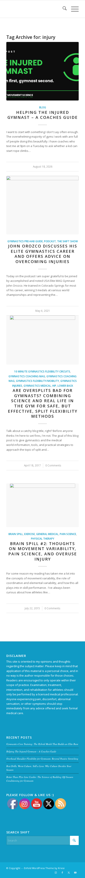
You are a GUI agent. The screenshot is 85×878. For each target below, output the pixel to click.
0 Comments (53, 465)
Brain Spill (15, 534)
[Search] (62, 9)
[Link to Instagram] (56, 872)
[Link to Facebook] (62, 872)
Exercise (29, 534)
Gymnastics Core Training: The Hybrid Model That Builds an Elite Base (42, 744)
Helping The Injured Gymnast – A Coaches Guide (42, 115)
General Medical (47, 534)
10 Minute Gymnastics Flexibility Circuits (42, 371)
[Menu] (73, 9)
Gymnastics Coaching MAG (26, 376)
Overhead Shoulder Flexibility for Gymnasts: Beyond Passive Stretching (42, 758)
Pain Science (68, 534)
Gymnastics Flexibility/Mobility (37, 381)
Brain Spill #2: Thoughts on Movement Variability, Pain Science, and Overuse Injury (42, 551)
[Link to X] (69, 872)
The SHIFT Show (67, 241)
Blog (42, 107)
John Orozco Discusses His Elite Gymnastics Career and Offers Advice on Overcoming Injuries (42, 253)
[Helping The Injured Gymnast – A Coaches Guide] (42, 71)
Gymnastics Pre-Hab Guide (25, 241)
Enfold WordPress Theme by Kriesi (44, 868)
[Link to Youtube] (75, 872)
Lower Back (65, 385)
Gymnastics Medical (37, 385)
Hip (54, 385)
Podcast (50, 241)
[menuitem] (62, 9)
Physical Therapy (42, 538)
